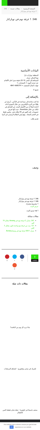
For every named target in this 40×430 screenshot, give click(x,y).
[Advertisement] (20, 45)
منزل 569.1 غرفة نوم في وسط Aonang (20, 231)
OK (11, 427)
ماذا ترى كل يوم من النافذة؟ (20, 327)
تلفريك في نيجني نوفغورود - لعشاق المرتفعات (20, 369)
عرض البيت (34, 206)
